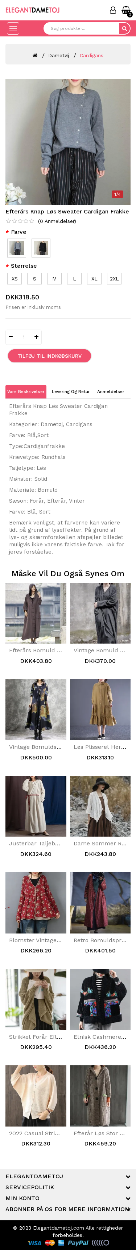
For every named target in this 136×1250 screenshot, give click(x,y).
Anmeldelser (110, 391)
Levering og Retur (71, 391)
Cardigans (91, 55)
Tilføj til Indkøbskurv (49, 356)
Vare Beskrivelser (26, 391)
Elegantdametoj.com (58, 1228)
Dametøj (58, 55)
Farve (18, 231)
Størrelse (24, 265)
